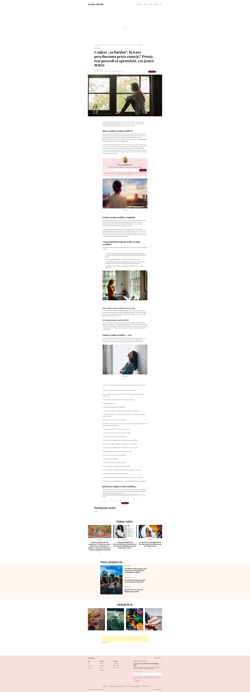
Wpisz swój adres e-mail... (138, 671)
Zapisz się (143, 170)
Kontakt (155, 4)
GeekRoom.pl (159, 689)
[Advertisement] (125, 639)
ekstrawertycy (125, 141)
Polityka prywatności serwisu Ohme (117, 686)
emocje (96, 511)
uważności (121, 310)
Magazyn (139, 4)
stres (134, 322)
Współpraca (90, 665)
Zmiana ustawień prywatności (133, 686)
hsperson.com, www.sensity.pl (110, 501)
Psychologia (102, 665)
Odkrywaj (102, 661)
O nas (150, 4)
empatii (126, 310)
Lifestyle (101, 663)
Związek (101, 667)
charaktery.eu (118, 501)
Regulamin (104, 686)
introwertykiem (143, 139)
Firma (89, 661)
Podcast (145, 4)
